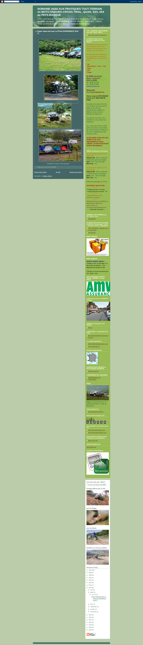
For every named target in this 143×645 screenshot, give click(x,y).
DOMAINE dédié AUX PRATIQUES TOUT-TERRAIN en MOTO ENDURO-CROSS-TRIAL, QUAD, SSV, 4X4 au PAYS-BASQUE (70, 11)
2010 (90, 577)
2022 (90, 630)
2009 (90, 575)
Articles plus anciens (76, 172)
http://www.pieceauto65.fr (95, 412)
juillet (92, 592)
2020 (90, 627)
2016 (90, 617)
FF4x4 (90, 328)
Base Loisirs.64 (93, 440)
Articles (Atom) (47, 176)
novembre (93, 611)
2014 (90, 587)
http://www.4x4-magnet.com (96, 430)
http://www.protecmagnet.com (97, 432)
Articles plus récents (40, 172)
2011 (90, 580)
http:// (95, 92)
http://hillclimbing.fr (94, 346)
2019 (90, 625)
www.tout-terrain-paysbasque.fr (97, 35)
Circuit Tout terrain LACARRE (97, 484)
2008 (90, 572)
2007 (90, 570)
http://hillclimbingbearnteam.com (98, 344)
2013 (90, 585)
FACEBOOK (92, 219)
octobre (92, 609)
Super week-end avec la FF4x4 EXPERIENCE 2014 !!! (98, 598)
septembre (93, 606)
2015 (90, 615)
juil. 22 (94, 594)
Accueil (58, 172)
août (91, 604)
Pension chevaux (93, 371)
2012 (90, 582)
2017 (90, 620)
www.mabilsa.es (91, 447)
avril (91, 590)
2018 (90, 622)
